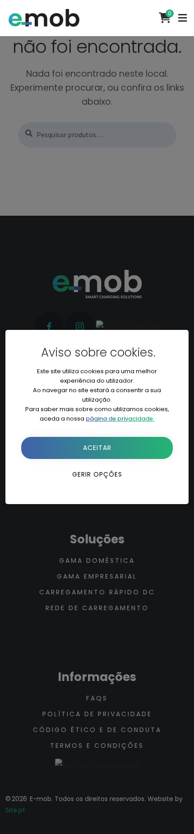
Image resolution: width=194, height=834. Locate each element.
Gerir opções (97, 474)
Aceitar (97, 447)
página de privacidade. (120, 418)
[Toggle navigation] (182, 18)
